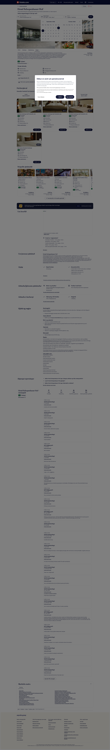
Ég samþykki (70, 97)
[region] (55, 88)
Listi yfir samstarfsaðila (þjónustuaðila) (44, 92)
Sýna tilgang (41, 97)
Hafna (60, 97)
